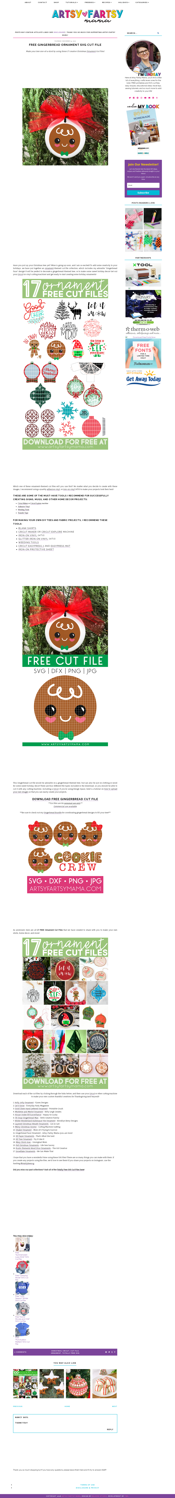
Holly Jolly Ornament (24, 1102)
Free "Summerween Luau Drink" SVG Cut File (22, 1256)
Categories (141, 2)
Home (67, 1406)
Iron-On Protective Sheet (36, 549)
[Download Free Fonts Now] (143, 337)
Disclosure (59, 32)
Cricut (20, 274)
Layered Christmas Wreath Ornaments (32, 1124)
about (28, 2)
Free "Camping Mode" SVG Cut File (21, 1277)
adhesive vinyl (53, 489)
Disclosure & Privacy (87, 1488)
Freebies (89, 2)
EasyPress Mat (60, 546)
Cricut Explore (35, 503)
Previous (17, 1406)
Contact (42, 2)
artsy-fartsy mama (71, 1496)
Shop (56, 2)
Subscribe (143, 192)
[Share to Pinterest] (114, 1352)
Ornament (91, 51)
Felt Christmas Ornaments (27, 1145)
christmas (56, 1351)
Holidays (123, 2)
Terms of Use (87, 1485)
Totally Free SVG (71, 1353)
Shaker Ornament (24, 1130)
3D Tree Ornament (24, 1139)
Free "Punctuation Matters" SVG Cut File (22, 1341)
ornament (49, 268)
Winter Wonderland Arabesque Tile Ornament (35, 1121)
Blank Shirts (27, 528)
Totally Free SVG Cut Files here (70, 1170)
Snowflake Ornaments (25, 1151)
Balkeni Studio (99, 1496)
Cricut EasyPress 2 (31, 546)
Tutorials (71, 2)
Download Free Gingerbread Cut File (65, 799)
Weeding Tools (23, 510)
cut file (74, 1351)
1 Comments (20, 1352)
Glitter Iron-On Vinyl (33, 539)
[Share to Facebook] (106, 1352)
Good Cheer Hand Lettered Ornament (31, 1109)
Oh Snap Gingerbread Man (26, 1118)
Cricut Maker (23, 503)
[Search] (158, 33)
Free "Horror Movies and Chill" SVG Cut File (22, 1319)
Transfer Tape (23, 513)
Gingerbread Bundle (53, 812)
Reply (110, 1429)
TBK (126, 1496)
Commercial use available (65, 806)
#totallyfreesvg (27, 1163)
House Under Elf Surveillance (28, 1115)
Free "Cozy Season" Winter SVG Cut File (21, 1298)
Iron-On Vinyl (27, 535)
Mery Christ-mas (23, 1142)
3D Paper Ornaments (25, 1136)
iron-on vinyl (69, 489)
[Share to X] (109, 1352)
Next (114, 1406)
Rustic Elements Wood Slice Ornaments (33, 1148)
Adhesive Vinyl (24, 507)
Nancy (18, 1417)
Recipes (106, 2)
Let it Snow (20, 1106)
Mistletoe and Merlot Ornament (29, 1112)
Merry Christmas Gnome (26, 1127)
